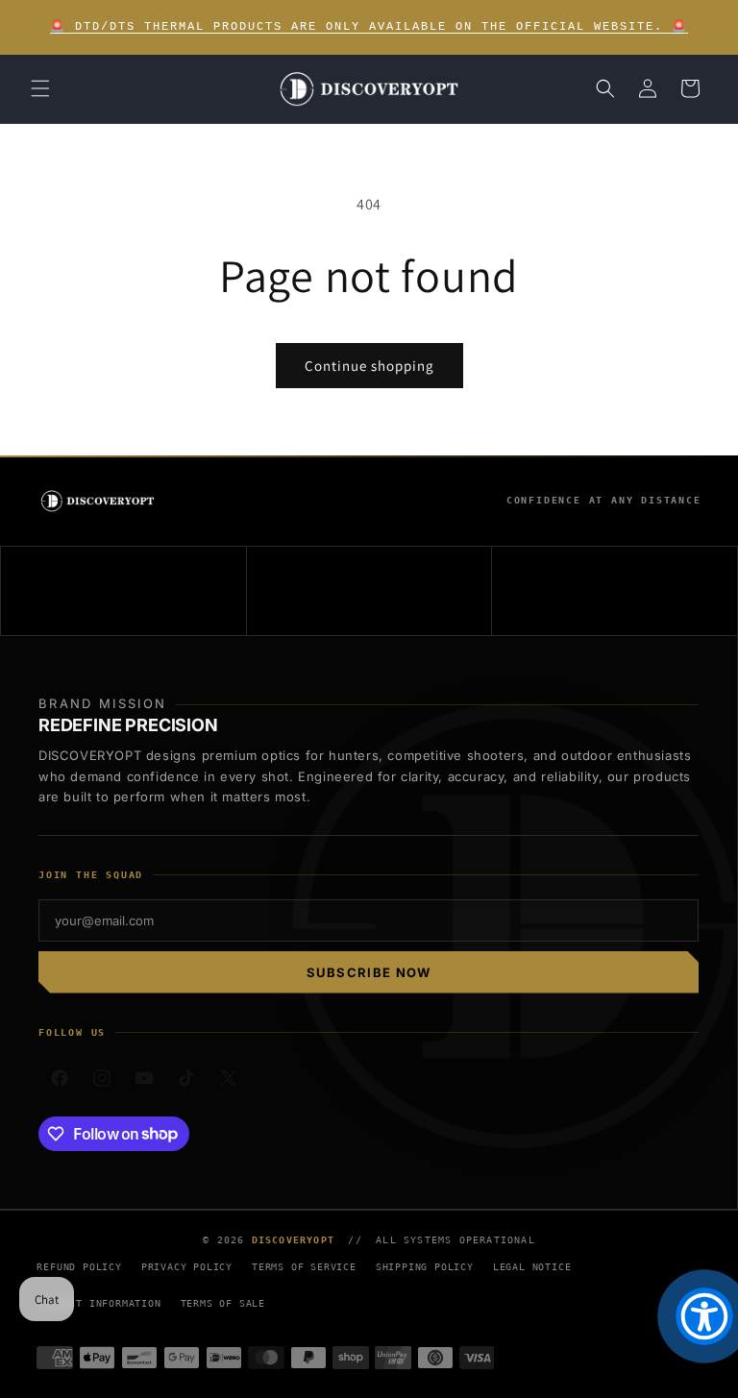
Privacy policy (187, 1267)
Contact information (98, 1303)
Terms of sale (223, 1303)
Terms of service (304, 1267)
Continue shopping (369, 365)
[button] (40, 88)
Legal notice (532, 1267)
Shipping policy (425, 1267)
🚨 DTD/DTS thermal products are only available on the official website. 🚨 (369, 27)
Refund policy (79, 1267)
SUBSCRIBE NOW (369, 972)
